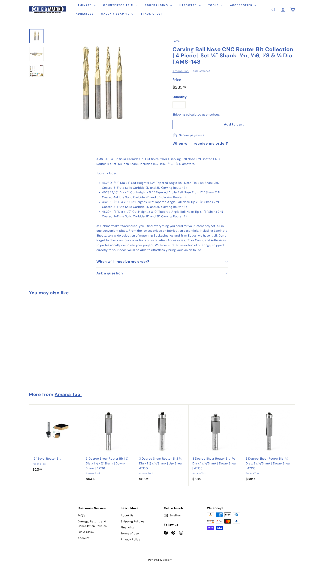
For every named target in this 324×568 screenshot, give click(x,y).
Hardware (188, 5)
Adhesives (85, 13)
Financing (127, 527)
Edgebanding (157, 5)
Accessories (241, 5)
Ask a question (109, 273)
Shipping (178, 114)
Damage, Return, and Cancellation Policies (92, 524)
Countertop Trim (119, 5)
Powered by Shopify (160, 559)
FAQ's (81, 515)
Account (84, 538)
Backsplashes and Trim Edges (175, 235)
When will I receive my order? (122, 261)
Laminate (84, 5)
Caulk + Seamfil (115, 13)
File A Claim (86, 532)
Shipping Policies (133, 521)
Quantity (179, 97)
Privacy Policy (130, 539)
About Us (127, 515)
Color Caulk (195, 240)
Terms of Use (130, 533)
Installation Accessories (168, 240)
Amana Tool (180, 71)
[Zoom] (103, 85)
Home (176, 41)
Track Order (152, 13)
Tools (214, 5)
